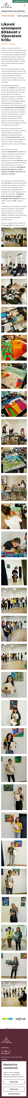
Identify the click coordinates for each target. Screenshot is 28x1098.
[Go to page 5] (18, 1028)
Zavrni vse (14, 1089)
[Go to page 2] (10, 1028)
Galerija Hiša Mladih (8, 15)
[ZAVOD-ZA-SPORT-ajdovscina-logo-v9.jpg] (7, 1019)
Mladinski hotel (19, 1)
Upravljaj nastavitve (14, 1094)
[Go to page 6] (21, 1028)
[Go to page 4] (15, 1028)
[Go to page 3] (12, 1028)
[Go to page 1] (7, 1028)
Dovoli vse (14, 1082)
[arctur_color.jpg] (20, 1019)
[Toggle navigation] (25, 5)
